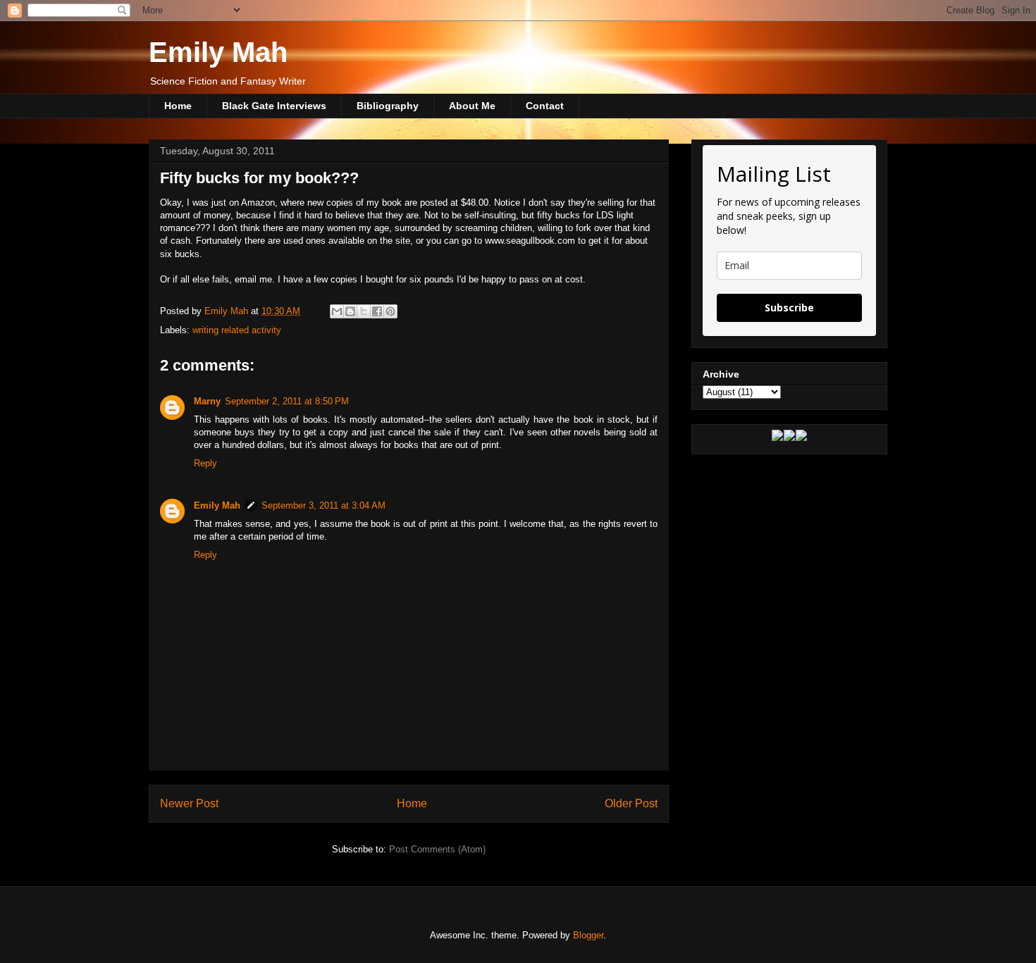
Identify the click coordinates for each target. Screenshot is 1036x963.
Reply (205, 463)
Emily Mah (218, 52)
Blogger (588, 935)
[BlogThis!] (350, 311)
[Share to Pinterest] (390, 311)
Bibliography (388, 105)
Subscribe (789, 307)
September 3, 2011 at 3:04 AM (323, 505)
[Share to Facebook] (377, 311)
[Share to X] (364, 311)
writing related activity (236, 330)
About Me (472, 105)
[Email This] (337, 311)
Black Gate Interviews (274, 105)
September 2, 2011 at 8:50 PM (287, 401)
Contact (545, 105)
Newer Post (189, 803)
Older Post (631, 803)
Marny (207, 401)
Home (178, 105)
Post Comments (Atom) (437, 849)
